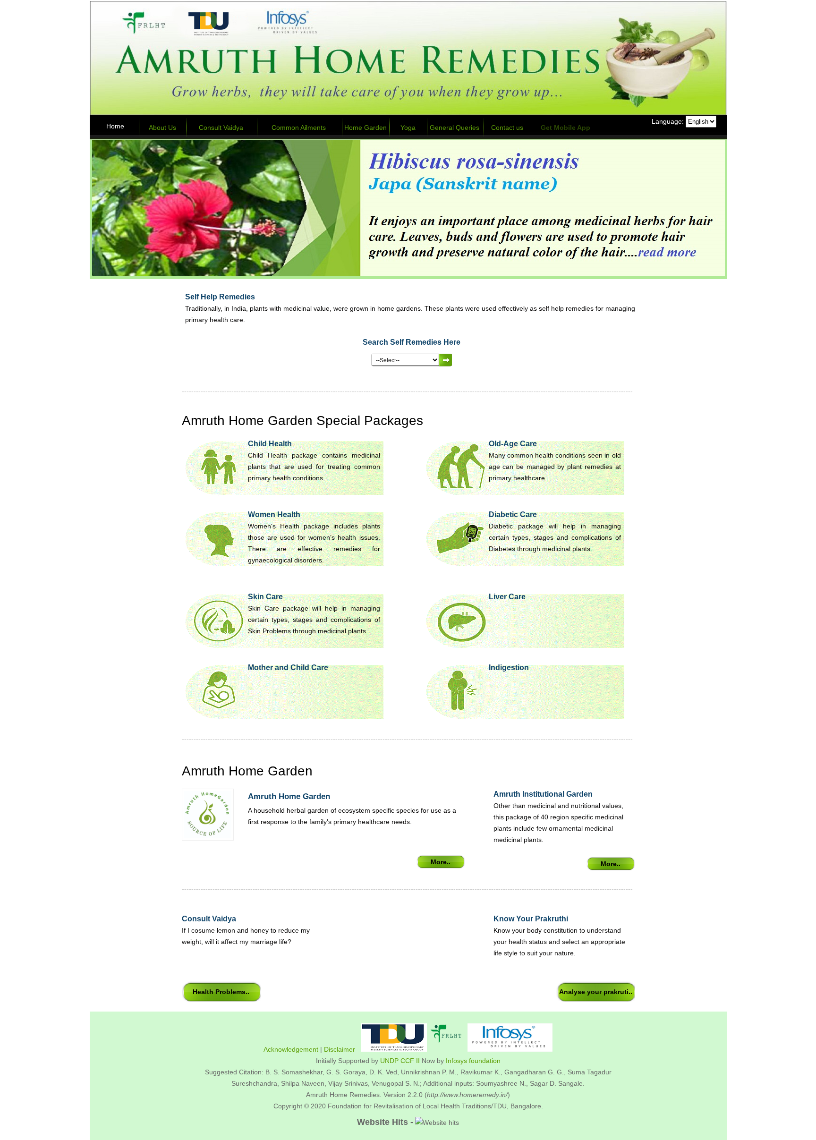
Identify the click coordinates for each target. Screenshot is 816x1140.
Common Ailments (299, 127)
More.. (440, 862)
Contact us (507, 127)
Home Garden (365, 127)
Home (115, 126)
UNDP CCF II (400, 1060)
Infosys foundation (473, 1060)
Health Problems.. (221, 991)
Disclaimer (339, 1049)
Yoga (408, 127)
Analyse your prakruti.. (595, 991)
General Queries (454, 127)
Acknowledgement (291, 1049)
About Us (162, 127)
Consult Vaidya (221, 127)
